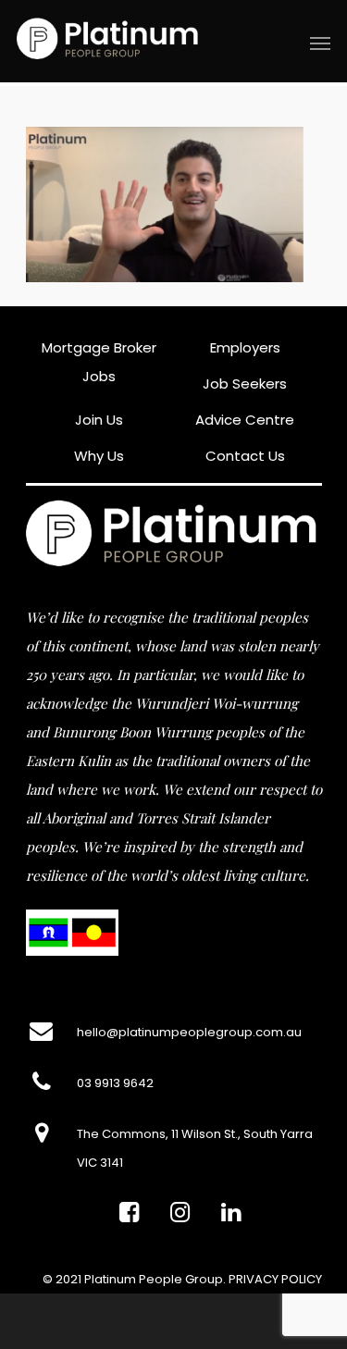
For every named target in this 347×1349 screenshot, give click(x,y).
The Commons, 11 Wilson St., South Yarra (195, 1134)
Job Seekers (245, 383)
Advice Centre (244, 419)
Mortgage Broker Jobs (99, 362)
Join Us (99, 419)
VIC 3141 (100, 1162)
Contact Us (245, 455)
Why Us (99, 455)
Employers (245, 347)
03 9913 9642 (115, 1083)
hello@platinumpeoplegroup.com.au (189, 1032)
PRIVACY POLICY (275, 1279)
